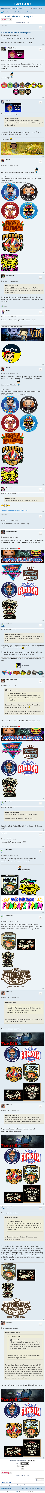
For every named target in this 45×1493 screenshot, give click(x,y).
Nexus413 (4, 833)
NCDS (8, 310)
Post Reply (5, 20)
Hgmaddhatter (10, 275)
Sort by (18, 1463)
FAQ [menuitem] (14, 8)
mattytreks (9, 623)
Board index (7, 1488)
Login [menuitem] (42, 8)
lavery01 (7, 100)
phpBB (16, 1491)
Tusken (7, 159)
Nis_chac (9, 487)
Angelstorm (8, 801)
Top (43, 44)
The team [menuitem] (36, 1488)
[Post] (2, 35)
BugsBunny (4, 25)
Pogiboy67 (9, 849)
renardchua (11, 47)
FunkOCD (9, 991)
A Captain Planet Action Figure (17, 16)
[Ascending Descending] (22, 1466)
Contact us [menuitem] (28, 1488)
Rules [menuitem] (20, 8)
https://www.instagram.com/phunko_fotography (15, 510)
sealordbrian (9, 915)
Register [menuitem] (35, 8)
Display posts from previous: (18, 1460)
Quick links (6, 8)
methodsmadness (11, 531)
